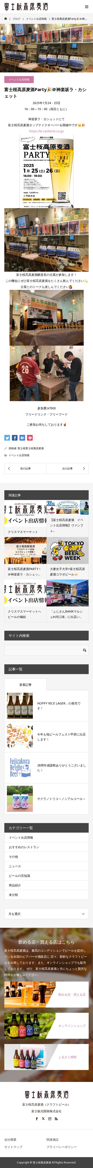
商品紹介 (15, 885)
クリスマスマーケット (23, 532)
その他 (13, 856)
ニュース (15, 866)
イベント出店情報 (19, 79)
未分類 (13, 895)
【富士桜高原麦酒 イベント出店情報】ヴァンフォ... (66, 525)
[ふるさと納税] (46, 1044)
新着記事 (25, 685)
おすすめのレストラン (24, 847)
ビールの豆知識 (19, 876)
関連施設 (52, 1139)
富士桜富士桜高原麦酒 (31, 448)
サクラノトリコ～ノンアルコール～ (61, 799)
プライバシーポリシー (61, 1147)
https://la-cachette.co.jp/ (46, 131)
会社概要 (10, 1139)
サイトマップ (13, 1147)
